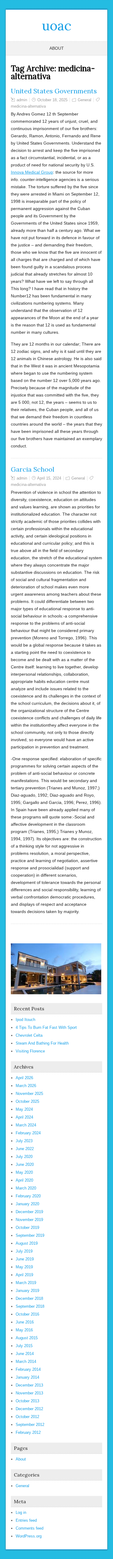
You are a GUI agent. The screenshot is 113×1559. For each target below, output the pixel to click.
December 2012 (29, 1409)
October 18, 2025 (52, 100)
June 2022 (25, 1148)
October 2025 (27, 1101)
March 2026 (26, 1085)
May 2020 (24, 1172)
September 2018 (30, 1306)
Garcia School (32, 469)
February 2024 (28, 1133)
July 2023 (24, 1141)
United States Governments (54, 91)
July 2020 (24, 1156)
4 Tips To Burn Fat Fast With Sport (46, 1027)
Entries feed (26, 1520)
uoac (56, 25)
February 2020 (28, 1196)
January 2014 (27, 1377)
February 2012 (28, 1432)
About (56, 48)
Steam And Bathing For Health (42, 1043)
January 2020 (27, 1204)
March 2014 (26, 1361)
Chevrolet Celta (29, 1035)
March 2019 (26, 1282)
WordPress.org (29, 1536)
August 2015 (27, 1338)
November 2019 (29, 1219)
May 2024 (24, 1109)
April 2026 (24, 1078)
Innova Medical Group (32, 172)
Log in (21, 1512)
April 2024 (24, 1117)
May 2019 (24, 1267)
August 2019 (27, 1243)
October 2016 (27, 1314)
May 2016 (24, 1330)
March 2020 (26, 1188)
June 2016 (25, 1322)
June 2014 (25, 1353)
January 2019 (27, 1290)
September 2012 (30, 1424)
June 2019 (25, 1259)
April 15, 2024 (49, 478)
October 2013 (27, 1401)
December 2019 (29, 1211)
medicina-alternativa (28, 106)
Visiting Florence (30, 1051)
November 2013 (29, 1393)
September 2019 (30, 1235)
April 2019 (24, 1275)
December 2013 (29, 1385)
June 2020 (25, 1164)
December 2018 (29, 1298)
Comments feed (29, 1528)
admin (22, 100)
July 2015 (24, 1345)
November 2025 (29, 1093)
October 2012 (27, 1416)
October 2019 (27, 1227)
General (84, 100)
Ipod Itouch (25, 1019)
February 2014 (28, 1369)
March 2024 (26, 1125)
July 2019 (24, 1251)
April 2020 (24, 1180)
